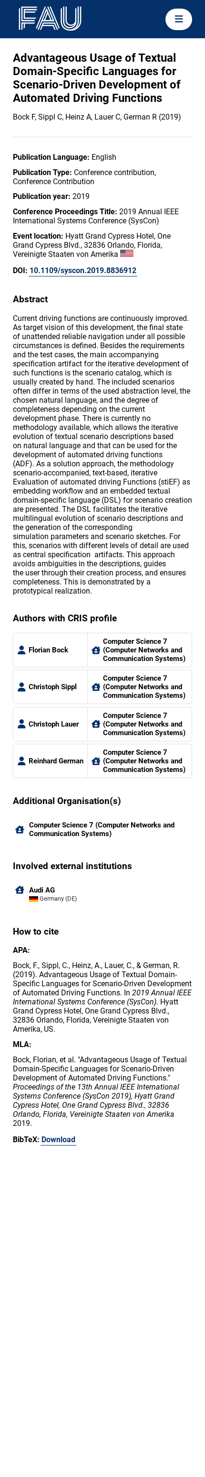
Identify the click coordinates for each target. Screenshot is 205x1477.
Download (58, 1139)
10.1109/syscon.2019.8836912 (83, 270)
